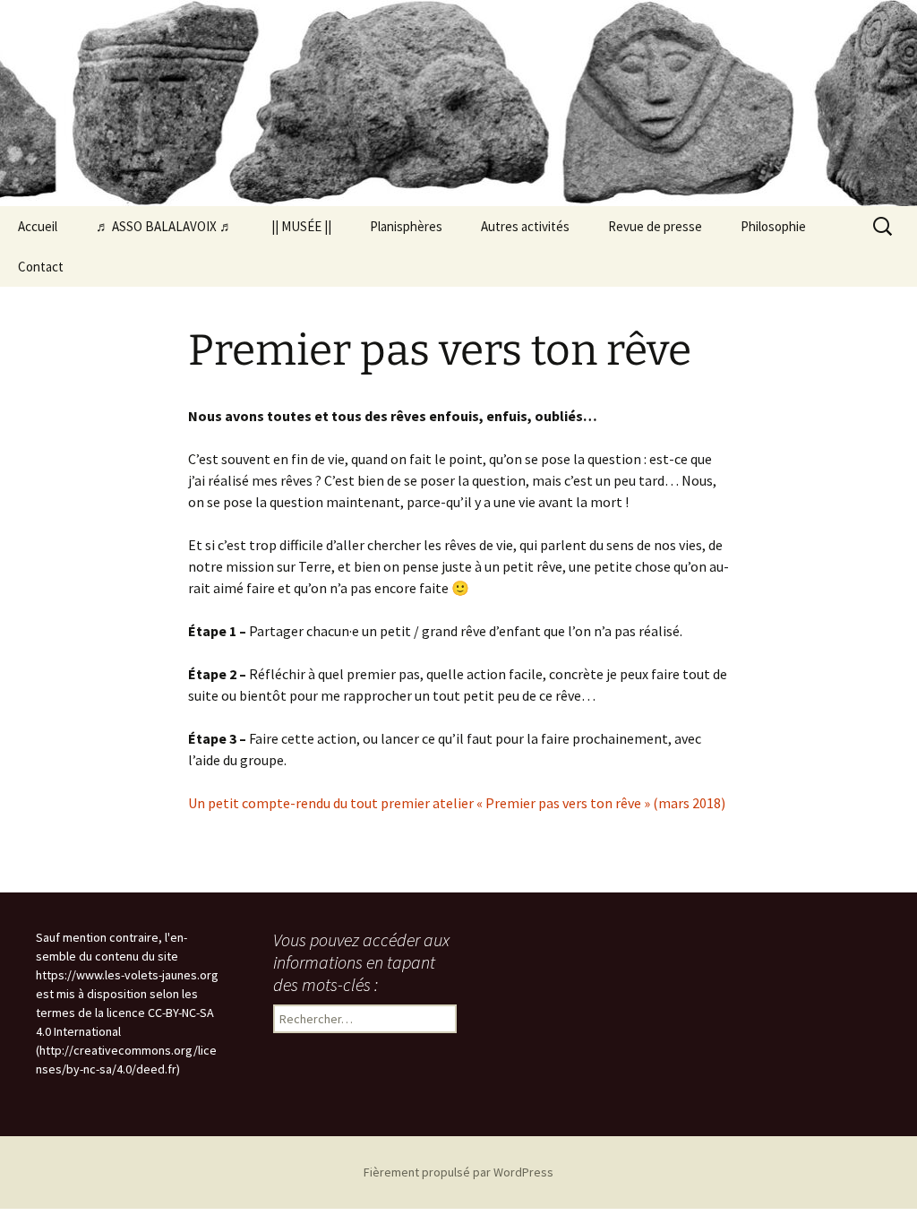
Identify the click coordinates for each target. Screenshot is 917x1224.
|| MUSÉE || (301, 226)
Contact (41, 266)
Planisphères (406, 226)
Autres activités (525, 226)
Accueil (37, 226)
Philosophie (773, 226)
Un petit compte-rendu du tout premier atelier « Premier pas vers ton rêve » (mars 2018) (456, 803)
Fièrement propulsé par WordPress (458, 1172)
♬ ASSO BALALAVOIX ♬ (164, 226)
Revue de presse (655, 226)
